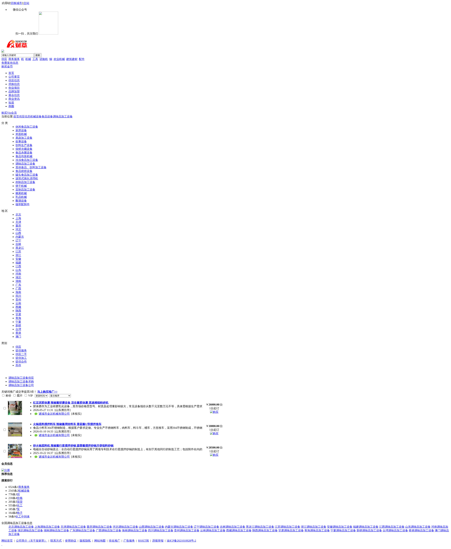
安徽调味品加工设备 (339, 526)
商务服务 (14, 59)
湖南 (18, 281)
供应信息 (24, 116)
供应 (4, 59)
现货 (20, 501)
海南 (18, 292)
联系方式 (56, 540)
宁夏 (18, 321)
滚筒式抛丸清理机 (27, 178)
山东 (18, 270)
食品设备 (47, 116)
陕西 (18, 310)
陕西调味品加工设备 (265, 530)
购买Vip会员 (9, 112)
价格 (20, 498)
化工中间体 (23, 516)
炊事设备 (21, 141)
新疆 (18, 325)
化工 (20, 505)
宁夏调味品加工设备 (343, 530)
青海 (18, 318)
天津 (18, 221)
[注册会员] (5, 470)
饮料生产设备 (24, 145)
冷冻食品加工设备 (27, 159)
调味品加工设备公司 (21, 385)
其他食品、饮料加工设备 (31, 167)
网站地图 (100, 540)
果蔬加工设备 (24, 137)
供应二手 (21, 354)
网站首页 (7, 540)
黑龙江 (20, 247)
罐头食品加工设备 (27, 174)
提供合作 (21, 361)
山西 (18, 233)
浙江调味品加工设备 (313, 526)
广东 (18, 284)
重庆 (18, 225)
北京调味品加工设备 (21, 526)
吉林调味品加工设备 (232, 526)
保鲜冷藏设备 (24, 148)
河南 (18, 273)
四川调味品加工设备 (160, 530)
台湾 (18, 329)
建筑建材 (72, 59)
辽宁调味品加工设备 (206, 526)
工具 (35, 59)
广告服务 (129, 540)
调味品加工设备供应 (21, 377)
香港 (18, 332)
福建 (18, 262)
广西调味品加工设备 (108, 530)
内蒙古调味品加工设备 (179, 526)
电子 (20, 512)
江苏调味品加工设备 (287, 526)
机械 (28, 59)
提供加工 (21, 357)
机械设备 (36, 116)
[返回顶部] (1, 544)
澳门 (18, 336)
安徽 (18, 258)
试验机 (43, 59)
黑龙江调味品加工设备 (260, 526)
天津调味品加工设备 (73, 526)
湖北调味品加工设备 (30, 530)
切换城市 (16, 3)
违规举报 (157, 540)
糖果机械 (21, 193)
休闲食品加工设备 (27, 126)
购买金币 (7, 66)
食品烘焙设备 (24, 171)
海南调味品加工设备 (134, 530)
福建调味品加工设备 (365, 526)
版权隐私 (85, 540)
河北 (18, 229)
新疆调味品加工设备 (369, 530)
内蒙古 (20, 236)
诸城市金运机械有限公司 (54, 413)
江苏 (18, 251)
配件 (82, 59)
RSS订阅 (143, 540)
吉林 (18, 244)
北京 (18, 214)
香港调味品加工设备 (421, 530)
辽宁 (18, 240)
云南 (18, 303)
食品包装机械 (24, 156)
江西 (18, 266)
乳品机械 (21, 196)
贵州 (18, 299)
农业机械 (59, 59)
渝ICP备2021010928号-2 (181, 540)
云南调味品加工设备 (213, 530)
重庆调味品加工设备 (99, 526)
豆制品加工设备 (25, 189)
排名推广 (114, 540)
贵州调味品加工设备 (186, 530)
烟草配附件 (23, 204)
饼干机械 (21, 185)
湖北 (18, 277)
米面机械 (21, 134)
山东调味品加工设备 (418, 526)
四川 (18, 295)
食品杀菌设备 (24, 152)
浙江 (18, 255)
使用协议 (70, 540)
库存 (18, 365)
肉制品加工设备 (25, 182)
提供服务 (21, 350)
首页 (16, 116)
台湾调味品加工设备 (395, 530)
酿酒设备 (21, 200)
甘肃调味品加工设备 (291, 530)
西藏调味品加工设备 (239, 530)
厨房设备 (21, 130)
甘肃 (18, 314)
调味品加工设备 (63, 116)
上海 (18, 218)
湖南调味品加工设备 (56, 530)
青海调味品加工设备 (317, 530)
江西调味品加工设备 (391, 526)
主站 (26, 3)
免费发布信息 (9, 62)
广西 (18, 288)
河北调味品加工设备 (125, 526)
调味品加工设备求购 (21, 381)
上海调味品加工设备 (47, 526)
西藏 (18, 306)
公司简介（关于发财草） (31, 540)
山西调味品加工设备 (151, 526)
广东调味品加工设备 (82, 530)
